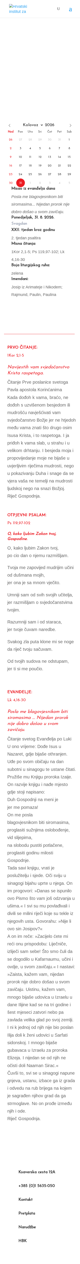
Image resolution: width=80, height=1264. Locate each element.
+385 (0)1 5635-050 (36, 1186)
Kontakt (25, 1200)
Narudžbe (27, 1227)
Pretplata (26, 1214)
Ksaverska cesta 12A (36, 1172)
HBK (22, 1241)
